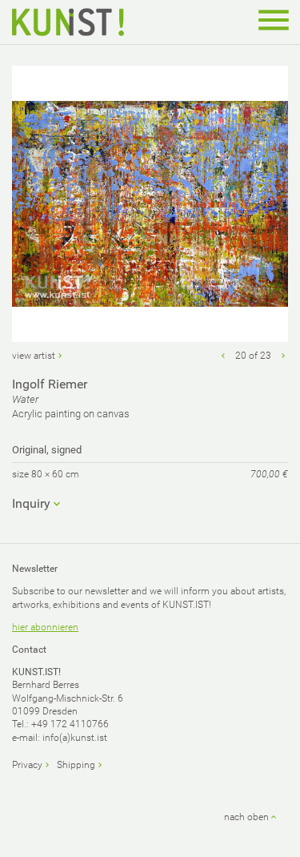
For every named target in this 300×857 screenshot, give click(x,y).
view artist (33, 355)
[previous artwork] (223, 355)
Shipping (76, 764)
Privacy (27, 764)
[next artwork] (283, 355)
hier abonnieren (45, 627)
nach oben (246, 817)
